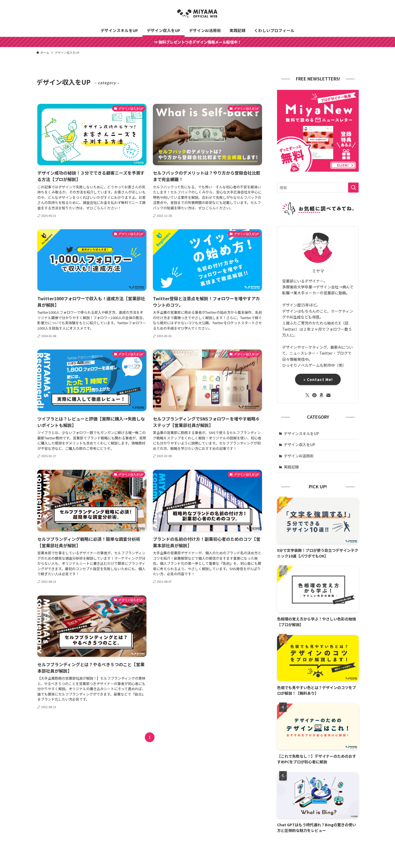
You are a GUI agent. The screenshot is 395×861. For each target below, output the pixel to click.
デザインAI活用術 (299, 455)
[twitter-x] (307, 395)
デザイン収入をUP (299, 444)
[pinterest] (314, 395)
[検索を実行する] (353, 187)
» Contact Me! (320, 379)
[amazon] (321, 395)
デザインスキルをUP (301, 433)
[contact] (328, 395)
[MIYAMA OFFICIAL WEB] (197, 13)
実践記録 (291, 467)
